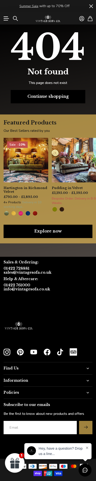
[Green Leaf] (6, 213)
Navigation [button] (6, 18)
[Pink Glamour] (21, 213)
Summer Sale (28, 6)
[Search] (15, 18)
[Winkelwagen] (90, 18)
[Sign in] (81, 18)
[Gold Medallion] (14, 213)
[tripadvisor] (73, 352)
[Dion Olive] (55, 209)
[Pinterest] (20, 352)
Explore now (48, 231)
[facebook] (47, 352)
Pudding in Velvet (67, 188)
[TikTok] (60, 352)
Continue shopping (48, 96)
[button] (15, 463)
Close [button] (90, 6)
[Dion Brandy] (62, 209)
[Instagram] (7, 352)
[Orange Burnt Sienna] (35, 213)
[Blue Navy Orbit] (28, 213)
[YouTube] (33, 352)
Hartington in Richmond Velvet (25, 190)
